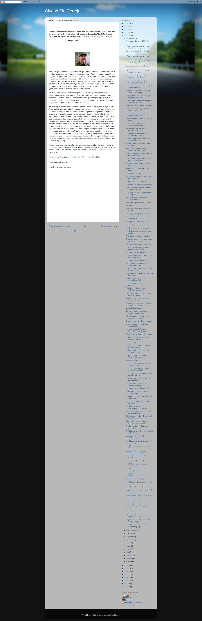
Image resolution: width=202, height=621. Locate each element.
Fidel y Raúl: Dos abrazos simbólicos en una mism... (136, 289)
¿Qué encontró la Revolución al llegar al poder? (137, 325)
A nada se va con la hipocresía (137, 479)
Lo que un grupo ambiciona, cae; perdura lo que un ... (138, 338)
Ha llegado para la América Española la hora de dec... (136, 330)
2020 (127, 565)
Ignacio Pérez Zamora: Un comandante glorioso (136, 279)
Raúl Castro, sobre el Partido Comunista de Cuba (136, 264)
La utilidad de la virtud (134, 308)
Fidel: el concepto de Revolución (138, 228)
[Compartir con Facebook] (97, 157)
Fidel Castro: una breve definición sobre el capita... (138, 470)
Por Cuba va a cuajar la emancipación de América (136, 407)
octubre (129, 534)
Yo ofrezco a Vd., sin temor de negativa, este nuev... (137, 129)
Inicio (85, 226)
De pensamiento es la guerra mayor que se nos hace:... (139, 412)
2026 (127, 23)
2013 (127, 587)
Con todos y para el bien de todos (138, 203)
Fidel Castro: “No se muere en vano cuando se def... (139, 483)
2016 (127, 578)
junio (128, 546)
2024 (127, 29)
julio (128, 543)
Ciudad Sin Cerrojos (64, 10)
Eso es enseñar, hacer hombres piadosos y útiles (138, 346)
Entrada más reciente (59, 226)
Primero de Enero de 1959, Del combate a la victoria (137, 42)
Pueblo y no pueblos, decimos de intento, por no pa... (138, 139)
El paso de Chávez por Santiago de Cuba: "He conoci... (139, 101)
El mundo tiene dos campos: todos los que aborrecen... (139, 240)
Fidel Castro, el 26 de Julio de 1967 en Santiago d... (139, 442)
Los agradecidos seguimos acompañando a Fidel (136, 452)
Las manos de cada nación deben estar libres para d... (138, 62)
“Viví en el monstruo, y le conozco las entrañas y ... (138, 379)
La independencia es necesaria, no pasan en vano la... (139, 154)
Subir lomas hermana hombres (137, 487)
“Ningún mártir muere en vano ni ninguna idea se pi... (138, 317)
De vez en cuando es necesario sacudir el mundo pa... (137, 312)
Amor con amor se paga (135, 173)
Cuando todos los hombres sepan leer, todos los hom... (138, 97)
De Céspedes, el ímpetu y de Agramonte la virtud (137, 384)
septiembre (130, 537)
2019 (127, 568)
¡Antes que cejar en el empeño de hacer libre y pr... (138, 294)
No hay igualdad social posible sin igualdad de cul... (138, 364)
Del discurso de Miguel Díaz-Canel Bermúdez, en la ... (139, 417)
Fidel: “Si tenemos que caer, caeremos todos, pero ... (136, 465)
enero (128, 561)
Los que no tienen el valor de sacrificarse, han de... (137, 437)
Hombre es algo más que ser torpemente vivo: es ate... (137, 149)
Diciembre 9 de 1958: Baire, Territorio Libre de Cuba (136, 356)
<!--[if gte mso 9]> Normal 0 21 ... (138, 214)
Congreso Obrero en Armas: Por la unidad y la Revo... (139, 374)
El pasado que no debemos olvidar (139, 321)
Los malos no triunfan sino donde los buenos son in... (138, 188)
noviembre (130, 530)
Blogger (117, 615)
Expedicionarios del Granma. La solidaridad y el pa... (138, 526)
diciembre (130, 38)
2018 (127, 571)
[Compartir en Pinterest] (99, 157)
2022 (127, 32)
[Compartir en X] (95, 157)
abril (128, 552)
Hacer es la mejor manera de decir (139, 106)
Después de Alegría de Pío (136, 461)
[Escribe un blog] (92, 157)
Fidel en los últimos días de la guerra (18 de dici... (137, 427)
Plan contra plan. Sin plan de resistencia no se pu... (136, 115)
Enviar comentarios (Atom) (69, 231)
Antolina (129, 206)
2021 (127, 36)
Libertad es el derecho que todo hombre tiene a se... (138, 72)
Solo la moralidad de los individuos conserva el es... (139, 269)
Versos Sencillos (132, 360)
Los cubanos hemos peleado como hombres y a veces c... (139, 159)
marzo (129, 555)
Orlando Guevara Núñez (133, 603)
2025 (127, 26)
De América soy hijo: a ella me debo (139, 334)
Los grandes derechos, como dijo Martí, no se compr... (138, 92)
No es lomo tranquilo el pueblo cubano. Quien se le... (137, 369)
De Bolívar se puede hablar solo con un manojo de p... (139, 177)
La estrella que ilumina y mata (137, 181)
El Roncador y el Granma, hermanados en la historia (136, 506)
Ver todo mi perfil (128, 606)
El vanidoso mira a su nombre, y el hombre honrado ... (139, 87)
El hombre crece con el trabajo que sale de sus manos (139, 304)
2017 (127, 574)
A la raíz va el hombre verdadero (138, 236)
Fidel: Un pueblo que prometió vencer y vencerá (137, 392)
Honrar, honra (131, 342)
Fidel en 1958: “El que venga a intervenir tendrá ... (137, 351)
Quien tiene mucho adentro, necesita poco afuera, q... (136, 82)
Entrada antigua (109, 226)
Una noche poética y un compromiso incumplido (135, 125)
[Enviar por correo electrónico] (90, 157)
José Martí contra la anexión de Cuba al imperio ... (137, 198)
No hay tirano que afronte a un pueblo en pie (137, 402)
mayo (128, 549)
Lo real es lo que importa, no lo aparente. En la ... (137, 299)
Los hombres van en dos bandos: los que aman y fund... (138, 248)
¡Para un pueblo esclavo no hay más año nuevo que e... (138, 47)
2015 (127, 581)
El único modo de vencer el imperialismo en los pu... (136, 134)
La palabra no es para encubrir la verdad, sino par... (138, 521)
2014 (127, 584)
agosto (129, 540)
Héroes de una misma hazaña (137, 225)
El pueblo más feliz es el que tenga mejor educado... (139, 256)
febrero (129, 558)
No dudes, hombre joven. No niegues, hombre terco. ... (136, 77)
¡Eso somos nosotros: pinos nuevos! (139, 244)
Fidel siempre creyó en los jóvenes (139, 185)
